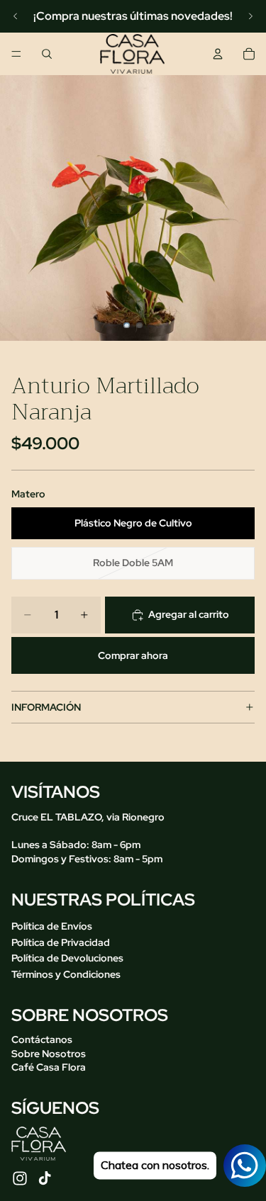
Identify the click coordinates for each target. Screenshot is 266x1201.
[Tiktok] (44, 1178)
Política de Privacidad (60, 941)
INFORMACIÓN (46, 707)
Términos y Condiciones (66, 974)
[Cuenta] (217, 53)
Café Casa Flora (48, 1067)
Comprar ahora (133, 655)
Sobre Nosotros (48, 1053)
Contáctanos (41, 1039)
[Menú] (16, 54)
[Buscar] (46, 53)
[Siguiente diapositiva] (250, 16)
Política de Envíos (51, 926)
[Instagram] (19, 1178)
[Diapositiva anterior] (15, 16)
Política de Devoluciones (67, 958)
